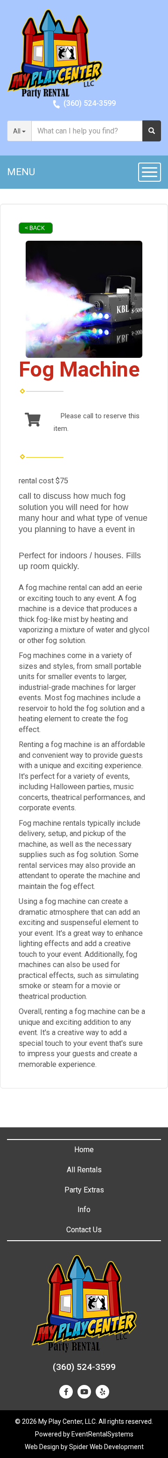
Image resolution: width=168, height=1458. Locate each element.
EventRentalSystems (102, 1434)
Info (84, 1209)
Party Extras (84, 1189)
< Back (35, 228)
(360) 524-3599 (89, 103)
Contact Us (84, 1229)
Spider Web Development (106, 1447)
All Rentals (84, 1169)
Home (84, 1149)
